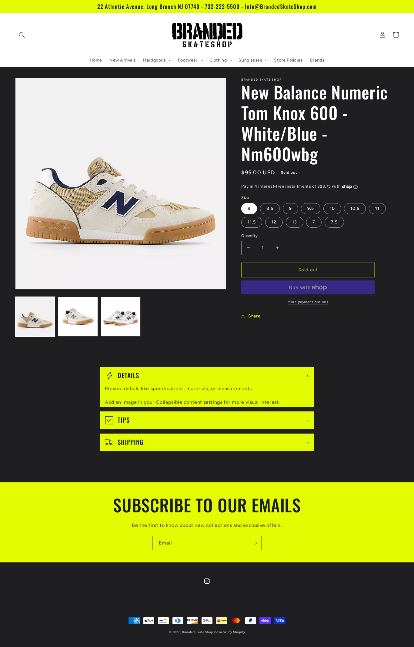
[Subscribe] (254, 543)
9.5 (310, 208)
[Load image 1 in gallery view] (35, 317)
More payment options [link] (308, 302)
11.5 (252, 222)
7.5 (334, 222)
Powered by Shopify (229, 632)
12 (274, 222)
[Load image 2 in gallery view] (78, 317)
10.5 (354, 208)
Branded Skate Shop (197, 632)
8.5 (269, 208)
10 (332, 208)
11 (377, 208)
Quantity (249, 235)
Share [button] (254, 316)
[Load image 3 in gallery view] (121, 317)
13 (294, 222)
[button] (21, 35)
